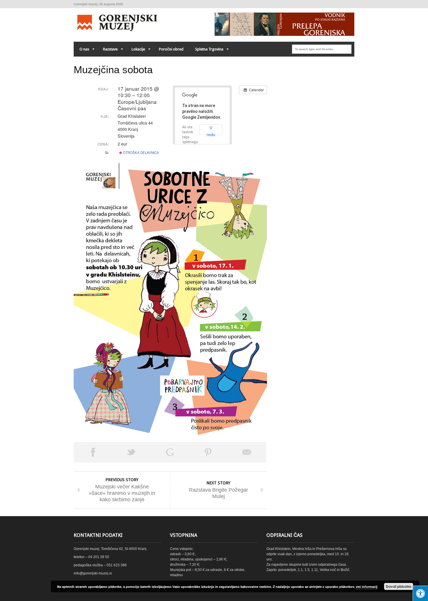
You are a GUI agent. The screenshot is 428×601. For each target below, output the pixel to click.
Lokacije (135, 50)
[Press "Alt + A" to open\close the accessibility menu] (420, 593)
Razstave (107, 50)
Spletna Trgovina (206, 50)
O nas (81, 50)
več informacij (366, 586)
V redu (211, 130)
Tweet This (131, 452)
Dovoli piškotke (398, 586)
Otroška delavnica (140, 152)
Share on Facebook (93, 452)
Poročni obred (171, 49)
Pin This (208, 452)
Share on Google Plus (170, 452)
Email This (247, 452)
